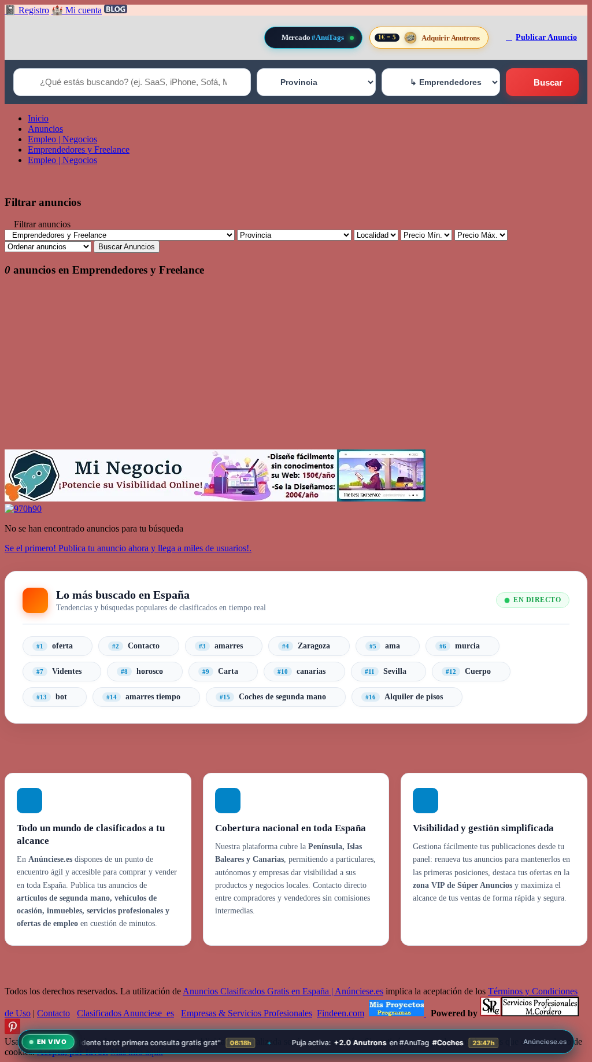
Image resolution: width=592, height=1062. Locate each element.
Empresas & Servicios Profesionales (246, 1013)
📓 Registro (27, 10)
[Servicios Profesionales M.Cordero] (529, 1013)
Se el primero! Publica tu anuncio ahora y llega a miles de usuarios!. (128, 548)
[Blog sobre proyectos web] (397, 1013)
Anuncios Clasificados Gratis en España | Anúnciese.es (283, 991)
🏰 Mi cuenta (76, 10)
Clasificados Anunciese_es (125, 1013)
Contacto (53, 1013)
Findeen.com (340, 1013)
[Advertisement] (296, 368)
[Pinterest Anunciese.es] (12, 1031)
